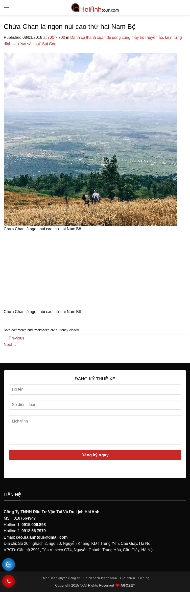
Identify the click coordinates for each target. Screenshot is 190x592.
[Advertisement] (95, 272)
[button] (7, 7)
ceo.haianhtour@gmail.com (42, 537)
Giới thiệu (127, 578)
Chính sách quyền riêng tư (60, 578)
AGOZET (127, 585)
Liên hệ (143, 578)
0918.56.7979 (34, 531)
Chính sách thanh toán (100, 578)
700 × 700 (56, 37)
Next (10, 344)
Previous (14, 338)
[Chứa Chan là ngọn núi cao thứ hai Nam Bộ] (90, 139)
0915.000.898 (34, 525)
